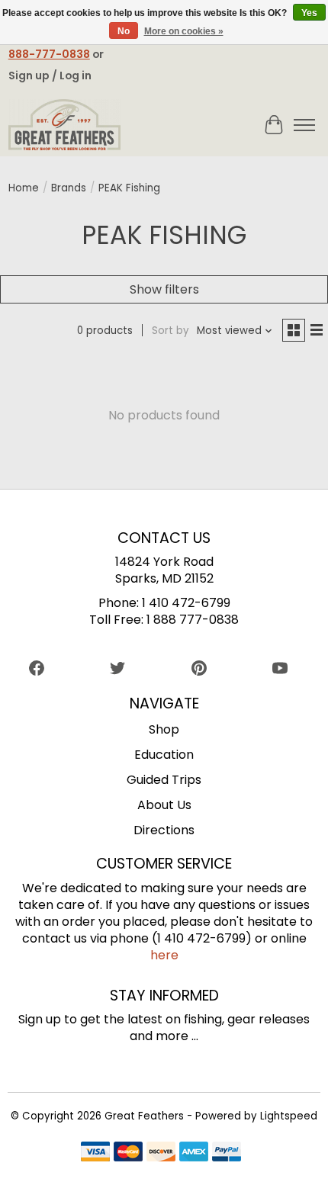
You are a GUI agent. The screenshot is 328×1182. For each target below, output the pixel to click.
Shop (164, 729)
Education (164, 754)
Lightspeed (288, 1116)
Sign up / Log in (50, 75)
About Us (164, 805)
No (123, 31)
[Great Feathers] (64, 125)
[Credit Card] (161, 1154)
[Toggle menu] (304, 125)
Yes (309, 13)
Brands (68, 188)
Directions (164, 830)
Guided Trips (164, 780)
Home (23, 188)
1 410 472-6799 (186, 603)
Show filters (164, 289)
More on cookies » (183, 31)
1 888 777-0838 (192, 619)
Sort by (170, 330)
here (164, 955)
